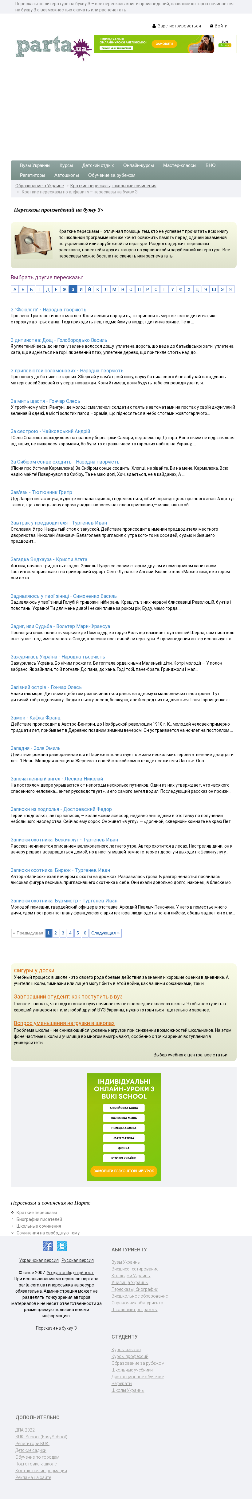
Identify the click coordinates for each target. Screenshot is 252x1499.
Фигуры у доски (34, 970)
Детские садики (30, 1450)
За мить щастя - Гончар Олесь (45, 401)
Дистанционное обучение (138, 1376)
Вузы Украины (35, 165)
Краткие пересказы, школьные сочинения (113, 185)
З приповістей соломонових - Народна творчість (67, 371)
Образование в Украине (39, 185)
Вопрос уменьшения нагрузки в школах (64, 1023)
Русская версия (77, 1260)
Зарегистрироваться (179, 25)
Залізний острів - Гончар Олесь (46, 687)
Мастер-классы (179, 165)
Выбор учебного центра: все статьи (190, 1054)
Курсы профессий (130, 1356)
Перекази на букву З (56, 1328)
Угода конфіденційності (70, 1272)
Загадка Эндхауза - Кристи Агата (49, 559)
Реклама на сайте (33, 1477)
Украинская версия (39, 1260)
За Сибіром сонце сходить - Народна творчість (65, 462)
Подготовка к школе (36, 1463)
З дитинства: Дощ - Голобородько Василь (59, 340)
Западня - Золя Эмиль (36, 748)
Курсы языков (126, 1349)
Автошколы (66, 175)
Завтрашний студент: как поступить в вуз (68, 996)
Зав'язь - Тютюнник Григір (41, 492)
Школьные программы (135, 1309)
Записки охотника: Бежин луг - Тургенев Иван (64, 840)
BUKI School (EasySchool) (41, 1436)
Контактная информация (41, 1470)
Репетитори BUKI (32, 1443)
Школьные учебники (132, 1369)
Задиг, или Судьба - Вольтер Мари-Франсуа (60, 626)
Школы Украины (128, 1390)
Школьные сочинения (39, 1226)
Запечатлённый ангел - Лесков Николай (57, 779)
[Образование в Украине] (53, 48)
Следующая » (105, 932)
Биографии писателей (39, 1219)
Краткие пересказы (37, 1212)
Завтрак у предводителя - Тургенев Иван (59, 523)
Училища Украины (130, 1282)
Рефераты (122, 1383)
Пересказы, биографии (135, 1289)
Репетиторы (32, 175)
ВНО (211, 165)
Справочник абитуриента (137, 1302)
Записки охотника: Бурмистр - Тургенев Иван (64, 901)
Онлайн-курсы (138, 165)
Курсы (66, 165)
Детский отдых (98, 165)
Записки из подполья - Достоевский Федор (61, 809)
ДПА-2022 (25, 1430)
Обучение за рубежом (111, 175)
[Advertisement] (126, 108)
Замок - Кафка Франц (36, 718)
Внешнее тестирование (135, 1268)
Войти (220, 25)
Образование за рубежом (138, 1363)
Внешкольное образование (140, 1296)
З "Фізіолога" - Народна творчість (48, 310)
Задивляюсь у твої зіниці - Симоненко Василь (64, 596)
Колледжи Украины (131, 1275)
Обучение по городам (37, 1457)
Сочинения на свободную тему (48, 1232)
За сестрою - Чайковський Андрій (50, 431)
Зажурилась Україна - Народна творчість (58, 657)
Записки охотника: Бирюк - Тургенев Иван (60, 870)
